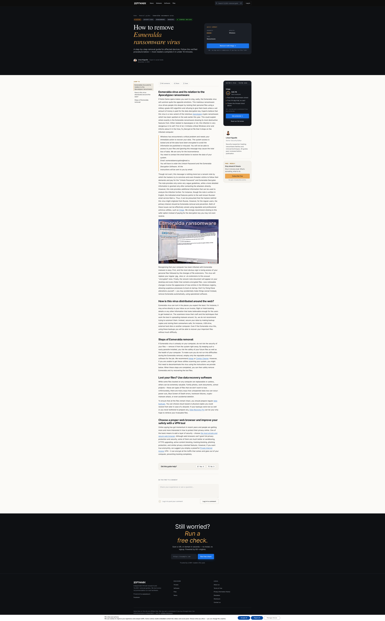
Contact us (217, 602)
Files (174, 3)
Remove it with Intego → (228, 46)
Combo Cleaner (202, 359)
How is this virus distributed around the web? (142, 95)
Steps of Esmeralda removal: (141, 101)
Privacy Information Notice (222, 592)
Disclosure (217, 599)
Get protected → (237, 116)
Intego (181, 210)
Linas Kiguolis (143, 60)
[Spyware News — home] (140, 3)
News (152, 3)
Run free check (205, 556)
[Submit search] (216, 3)
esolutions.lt (146, 594)
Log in (248, 3)
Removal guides (144, 15)
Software (167, 3)
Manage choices (272, 618)
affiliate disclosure (167, 613)
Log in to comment (209, 501)
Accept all (244, 618)
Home (135, 15)
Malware (159, 3)
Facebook (137, 597)
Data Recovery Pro (196, 410)
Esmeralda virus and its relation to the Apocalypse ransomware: (143, 87)
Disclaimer (217, 595)
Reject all (257, 618)
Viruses (176, 584)
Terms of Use (218, 588)
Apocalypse (197, 114)
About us (216, 584)
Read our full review (237, 121)
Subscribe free (237, 176)
